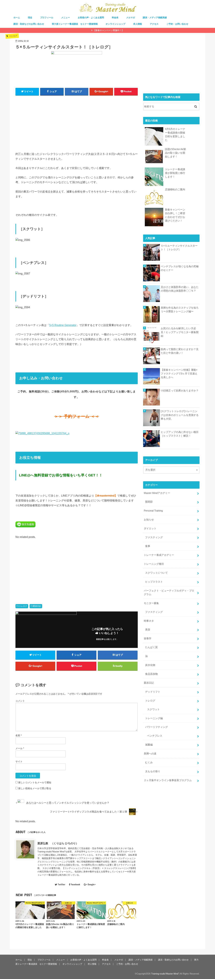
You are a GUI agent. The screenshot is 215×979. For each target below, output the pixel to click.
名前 (18, 735)
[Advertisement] (76, 122)
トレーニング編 (154, 718)
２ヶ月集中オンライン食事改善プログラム (168, 780)
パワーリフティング (156, 727)
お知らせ (149, 519)
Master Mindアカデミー (157, 493)
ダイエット (150, 528)
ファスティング (154, 537)
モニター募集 (151, 603)
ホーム (16, 17)
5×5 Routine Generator (62, 325)
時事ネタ (149, 621)
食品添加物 (151, 674)
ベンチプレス (154, 735)
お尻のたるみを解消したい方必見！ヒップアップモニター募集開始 (180, 332)
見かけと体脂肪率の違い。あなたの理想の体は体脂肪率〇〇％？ (180, 289)
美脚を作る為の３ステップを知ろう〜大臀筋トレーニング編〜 (180, 309)
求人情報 (137, 24)
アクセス (154, 24)
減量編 (149, 744)
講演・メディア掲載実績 (155, 17)
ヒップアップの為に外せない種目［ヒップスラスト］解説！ (180, 434)
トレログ (23, 606)
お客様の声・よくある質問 (91, 17)
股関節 (149, 501)
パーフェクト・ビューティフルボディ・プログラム (169, 592)
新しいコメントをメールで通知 (34, 782)
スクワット (153, 709)
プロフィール (46, 17)
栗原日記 (37, 606)
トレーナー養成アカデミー (159, 555)
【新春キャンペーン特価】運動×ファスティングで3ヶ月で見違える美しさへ (179, 374)
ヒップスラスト (154, 581)
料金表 (115, 17)
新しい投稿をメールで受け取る (34, 788)
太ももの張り (152, 771)
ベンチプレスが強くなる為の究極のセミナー (180, 268)
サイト (19, 761)
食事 (147, 546)
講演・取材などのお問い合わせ (28, 24)
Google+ (92, 884)
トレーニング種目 (154, 564)
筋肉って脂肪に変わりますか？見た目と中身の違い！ (180, 351)
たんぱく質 (151, 647)
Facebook (75, 884)
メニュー (65, 17)
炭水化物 (150, 665)
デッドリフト (152, 691)
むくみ (149, 762)
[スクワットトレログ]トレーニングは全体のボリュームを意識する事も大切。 (180, 415)
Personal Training (153, 510)
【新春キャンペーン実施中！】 (108, 30)
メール (19, 748)
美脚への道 (150, 753)
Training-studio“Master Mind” (165, 973)
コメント (20, 700)
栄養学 (147, 638)
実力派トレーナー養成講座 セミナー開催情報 (75, 24)
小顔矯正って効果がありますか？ (180, 390)
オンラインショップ (115, 24)
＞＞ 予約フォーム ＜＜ (76, 416)
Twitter (61, 884)
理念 (30, 17)
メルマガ (130, 17)
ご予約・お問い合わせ (177, 24)
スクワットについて (156, 572)
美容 (147, 629)
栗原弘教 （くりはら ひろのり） (57, 843)
